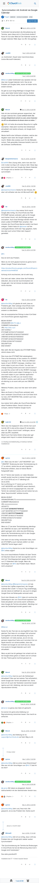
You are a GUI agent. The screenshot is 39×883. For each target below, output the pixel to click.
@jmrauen (23, 226)
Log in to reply (32, 21)
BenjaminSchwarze (11, 159)
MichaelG (8, 833)
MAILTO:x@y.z (15, 323)
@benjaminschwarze (8, 190)
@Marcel (4, 80)
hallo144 (8, 422)
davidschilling (9, 73)
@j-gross (4, 788)
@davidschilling (6, 303)
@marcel (4, 708)
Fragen (6, 17)
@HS (3, 550)
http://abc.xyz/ (10, 327)
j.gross (7, 458)
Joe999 (7, 53)
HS (6, 207)
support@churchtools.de (10, 737)
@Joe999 (4, 163)
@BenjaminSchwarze (20, 584)
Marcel (7, 28)
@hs (2, 254)
